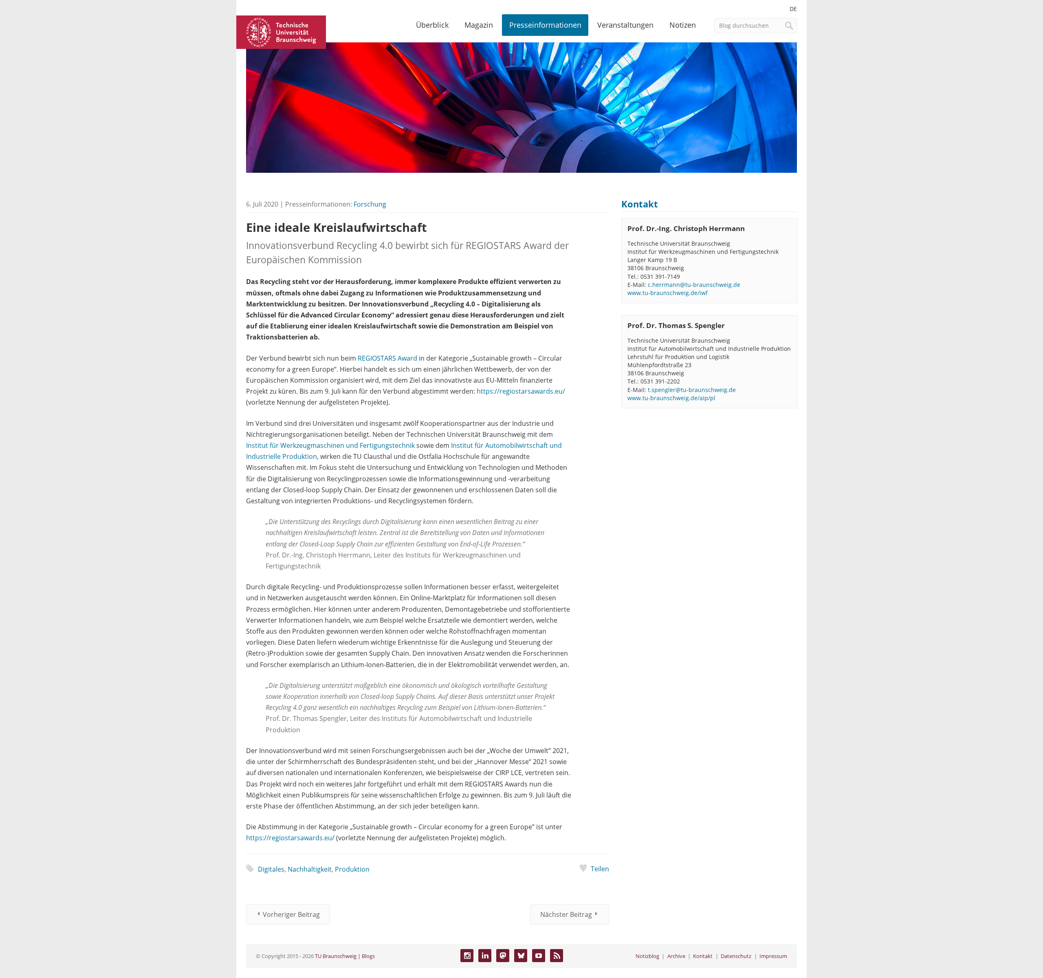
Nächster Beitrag (566, 914)
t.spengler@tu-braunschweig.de (692, 390)
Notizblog (647, 956)
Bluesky (520, 955)
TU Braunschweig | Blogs (345, 956)
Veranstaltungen (625, 25)
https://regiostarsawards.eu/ (521, 391)
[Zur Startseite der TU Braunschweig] (281, 31)
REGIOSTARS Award (387, 358)
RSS (556, 955)
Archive (676, 956)
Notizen (682, 25)
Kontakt (703, 956)
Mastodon (502, 955)
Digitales (271, 869)
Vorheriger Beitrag (291, 914)
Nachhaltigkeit (310, 869)
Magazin (478, 25)
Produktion (352, 869)
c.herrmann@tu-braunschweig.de (694, 285)
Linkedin (484, 955)
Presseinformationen (545, 25)
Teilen (600, 868)
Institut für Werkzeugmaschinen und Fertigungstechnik (330, 445)
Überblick (432, 25)
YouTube (538, 955)
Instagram (466, 955)
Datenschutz (736, 956)
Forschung (370, 204)
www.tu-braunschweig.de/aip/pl (671, 398)
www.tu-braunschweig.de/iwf (667, 293)
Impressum (773, 956)
